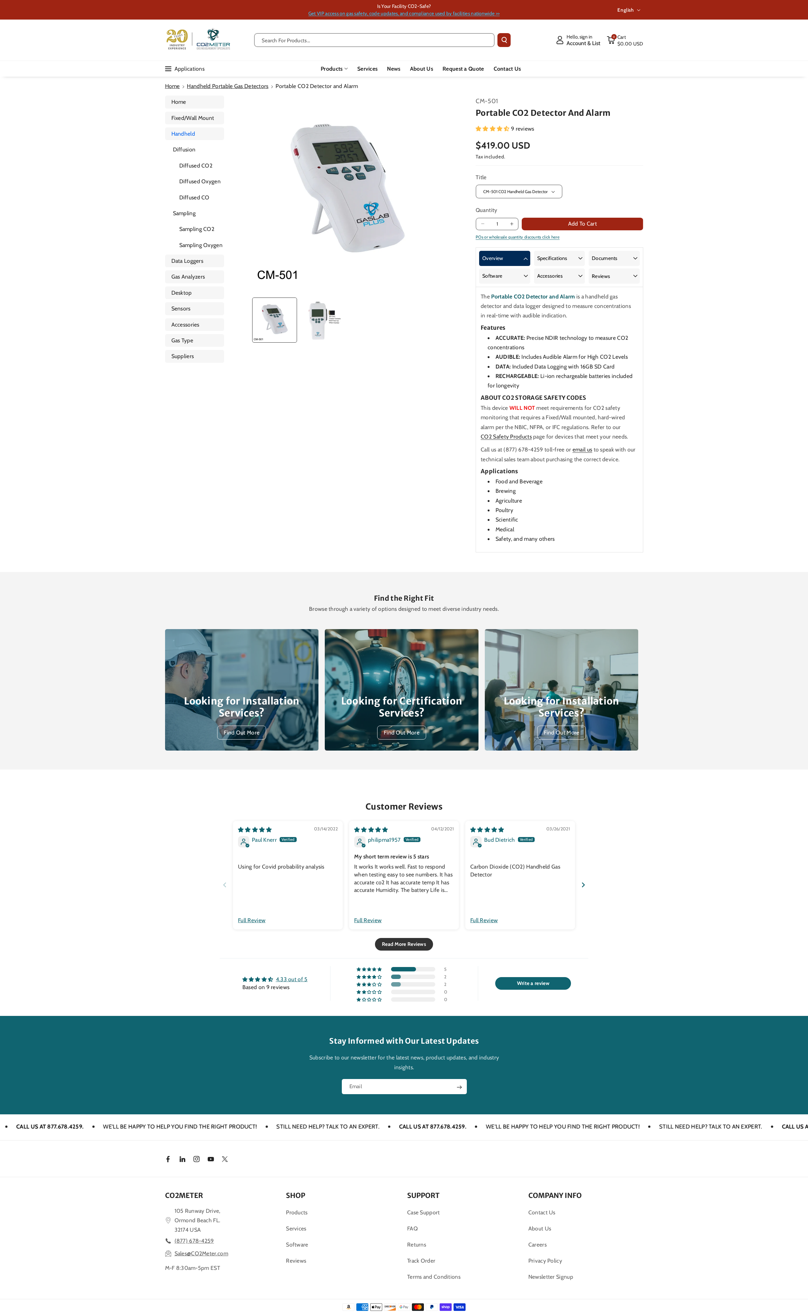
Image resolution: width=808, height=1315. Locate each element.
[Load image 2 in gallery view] (322, 320)
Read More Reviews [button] (404, 944)
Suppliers (182, 356)
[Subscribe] (459, 1087)
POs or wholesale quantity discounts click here (518, 236)
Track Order (421, 1260)
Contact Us (542, 1212)
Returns (416, 1244)
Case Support (423, 1212)
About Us (539, 1228)
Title (481, 177)
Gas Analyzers (188, 276)
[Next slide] (583, 885)
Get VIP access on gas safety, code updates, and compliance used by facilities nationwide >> (404, 13)
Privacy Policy (545, 1260)
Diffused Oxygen (200, 181)
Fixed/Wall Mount (192, 118)
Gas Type (182, 340)
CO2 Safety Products (506, 436)
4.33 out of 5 (292, 979)
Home (172, 86)
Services (296, 1228)
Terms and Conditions (433, 1276)
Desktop (181, 292)
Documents (605, 258)
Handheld (183, 133)
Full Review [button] (251, 920)
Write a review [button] (533, 983)
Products (331, 68)
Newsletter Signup (550, 1276)
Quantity (486, 210)
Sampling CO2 (197, 229)
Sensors (181, 308)
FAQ (412, 1228)
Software (492, 276)
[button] (625, 40)
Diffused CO (194, 197)
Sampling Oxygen (201, 245)
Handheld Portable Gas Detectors (227, 86)
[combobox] (374, 40)
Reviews (601, 276)
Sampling (184, 213)
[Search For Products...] (504, 40)
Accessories (185, 324)
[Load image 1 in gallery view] (274, 320)
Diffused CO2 (196, 165)
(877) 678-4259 (194, 1240)
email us (582, 449)
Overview (492, 258)
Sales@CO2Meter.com (201, 1253)
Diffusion (184, 149)
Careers (537, 1244)
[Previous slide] (225, 885)
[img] (255, 829)
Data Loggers (187, 260)
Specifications (552, 258)
